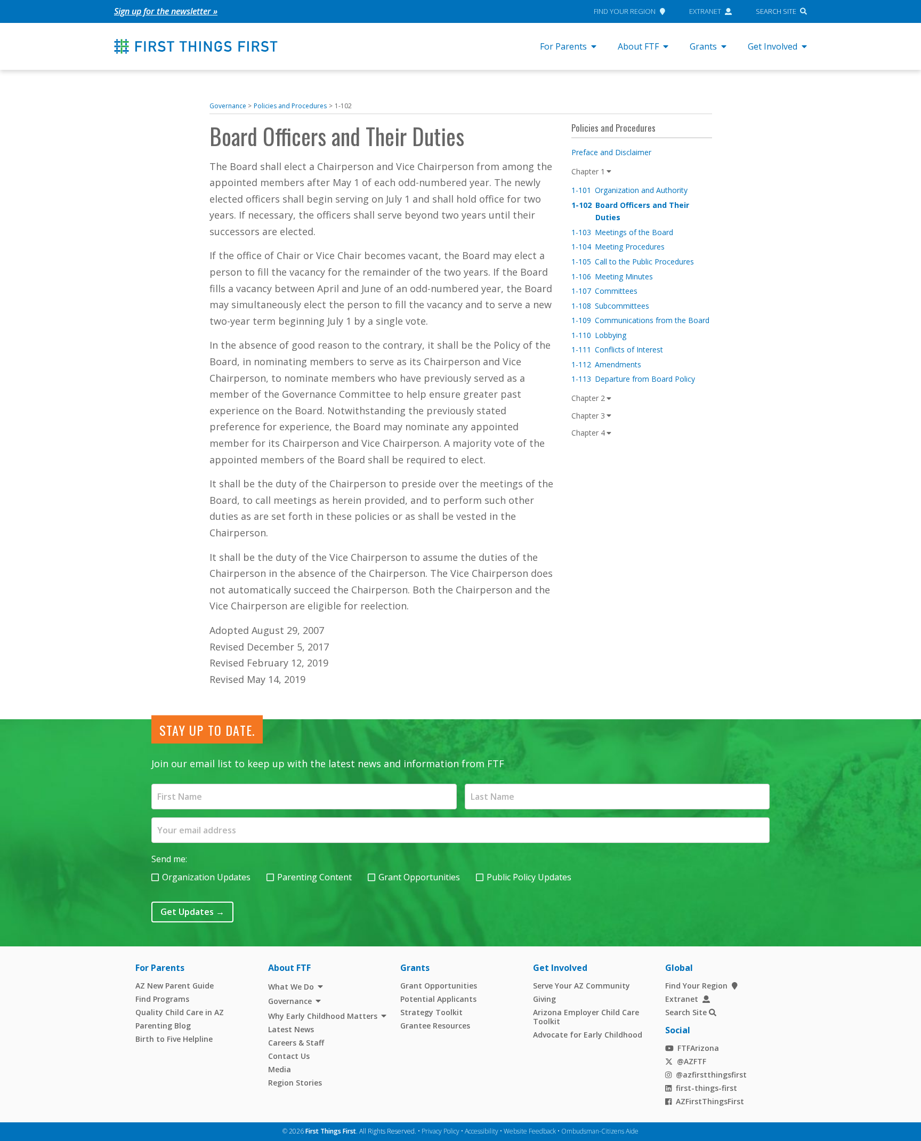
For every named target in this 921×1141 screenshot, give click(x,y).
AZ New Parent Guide (174, 986)
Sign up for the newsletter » (165, 11)
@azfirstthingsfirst (711, 1075)
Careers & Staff (296, 1043)
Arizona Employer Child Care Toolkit (586, 1017)
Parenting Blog (163, 1026)
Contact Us (289, 1056)
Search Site (776, 11)
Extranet (705, 11)
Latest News (291, 1029)
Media (279, 1069)
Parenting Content (314, 877)
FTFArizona (698, 1048)
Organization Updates (206, 877)
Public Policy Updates (529, 877)
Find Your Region (625, 11)
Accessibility (481, 1131)
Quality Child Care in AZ (179, 1012)
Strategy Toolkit (431, 1012)
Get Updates (192, 912)
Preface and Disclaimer (611, 152)
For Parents (563, 46)
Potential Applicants (438, 999)
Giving (544, 999)
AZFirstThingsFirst (710, 1101)
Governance (227, 105)
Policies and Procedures (290, 105)
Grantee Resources (435, 1026)
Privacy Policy (440, 1131)
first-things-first (706, 1088)
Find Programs (162, 999)
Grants (703, 46)
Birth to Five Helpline (174, 1039)
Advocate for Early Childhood (587, 1035)
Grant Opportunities (419, 877)
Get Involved (772, 46)
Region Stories (295, 1083)
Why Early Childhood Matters (322, 1016)
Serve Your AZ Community (581, 986)
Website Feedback (530, 1131)
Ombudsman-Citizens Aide (600, 1131)
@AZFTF (691, 1061)
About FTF (638, 46)
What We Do (291, 987)
